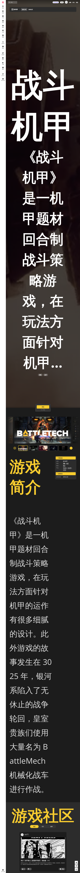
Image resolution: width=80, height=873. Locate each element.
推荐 (51, 826)
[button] (23, 869)
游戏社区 (31, 9)
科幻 (64, 465)
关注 (43, 407)
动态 (34, 826)
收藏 (70, 2)
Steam (65, 468)
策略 (40, 375)
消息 (77, 2)
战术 (46, 375)
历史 (73, 2)
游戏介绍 (24, 9)
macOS (69, 468)
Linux (64, 470)
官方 (43, 826)
